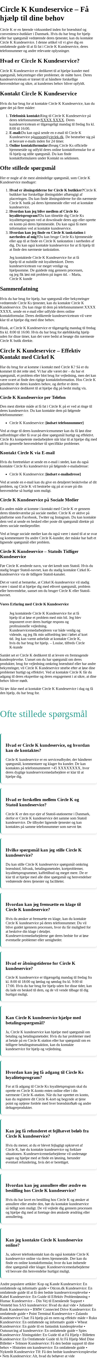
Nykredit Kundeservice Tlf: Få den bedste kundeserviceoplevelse (48, 1352)
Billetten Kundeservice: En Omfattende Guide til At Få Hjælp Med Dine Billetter (47, 1339)
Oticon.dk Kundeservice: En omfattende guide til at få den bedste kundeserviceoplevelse (46, 1290)
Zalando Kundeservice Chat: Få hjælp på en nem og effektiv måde (44, 1316)
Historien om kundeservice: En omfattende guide (48, 1348)
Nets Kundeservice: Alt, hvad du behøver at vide (38, 1356)
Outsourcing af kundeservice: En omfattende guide (37, 1331)
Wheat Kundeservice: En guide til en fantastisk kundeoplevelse (43, 1324)
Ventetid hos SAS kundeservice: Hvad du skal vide (38, 1305)
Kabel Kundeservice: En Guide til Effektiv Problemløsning (44, 1297)
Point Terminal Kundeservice (50, 1314)
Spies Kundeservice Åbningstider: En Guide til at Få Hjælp (43, 1333)
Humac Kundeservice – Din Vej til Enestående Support (41, 1301)
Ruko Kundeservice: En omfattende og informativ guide (48, 1320)
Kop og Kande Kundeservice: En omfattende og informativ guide (43, 1286)
